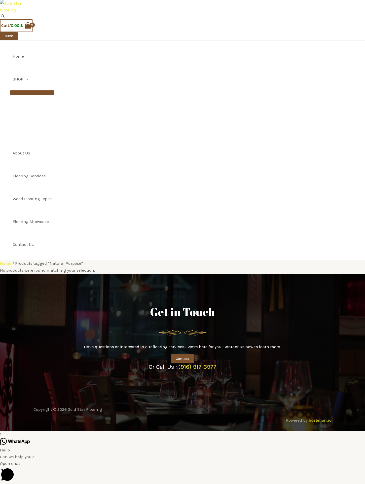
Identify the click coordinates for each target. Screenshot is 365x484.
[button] (3, 16)
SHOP (18, 78)
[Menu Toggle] (32, 92)
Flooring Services (29, 175)
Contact (182, 358)
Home (18, 56)
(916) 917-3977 (197, 366)
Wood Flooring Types (32, 198)
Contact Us (23, 244)
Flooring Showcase (31, 221)
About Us (21, 152)
